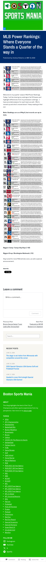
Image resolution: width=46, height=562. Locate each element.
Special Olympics (11, 525)
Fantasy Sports (10, 445)
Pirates (7, 509)
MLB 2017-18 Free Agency (14, 468)
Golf (6, 453)
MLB (6, 463)
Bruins (7, 435)
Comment (35, 313)
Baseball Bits (9, 424)
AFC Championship (11, 422)
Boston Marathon (11, 430)
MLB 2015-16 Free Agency (14, 466)
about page (28, 411)
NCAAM (7, 481)
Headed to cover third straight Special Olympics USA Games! (19, 378)
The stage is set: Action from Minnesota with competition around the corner (22, 356)
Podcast (7, 512)
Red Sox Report (10, 519)
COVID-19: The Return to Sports (16, 440)
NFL (6, 484)
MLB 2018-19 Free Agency (14, 471)
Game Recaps (10, 450)
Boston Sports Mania (17, 394)
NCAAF (7, 478)
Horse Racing (9, 458)
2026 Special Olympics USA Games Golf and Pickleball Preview (22, 367)
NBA (6, 476)
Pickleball (8, 504)
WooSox (8, 532)
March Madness (10, 460)
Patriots (7, 501)
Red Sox (8, 517)
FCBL (7, 448)
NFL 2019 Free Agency (13, 486)
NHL (6, 499)
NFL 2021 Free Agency (13, 491)
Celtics (7, 437)
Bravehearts (9, 432)
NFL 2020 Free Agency (13, 489)
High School (9, 455)
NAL (6, 473)
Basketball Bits (10, 427)
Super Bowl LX (10, 527)
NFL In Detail (9, 494)
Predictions (9, 514)
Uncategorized (10, 530)
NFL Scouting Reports (12, 496)
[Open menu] (4, 28)
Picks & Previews (11, 507)
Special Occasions (11, 522)
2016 (6, 419)
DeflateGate (9, 442)
